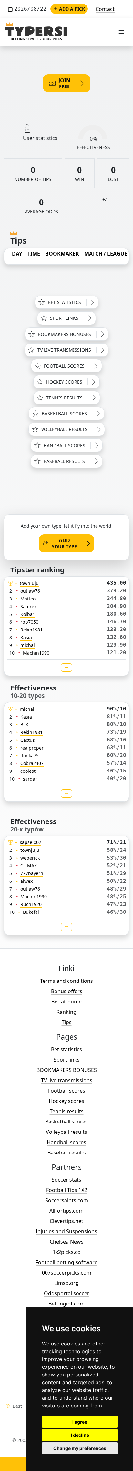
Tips (67, 1022)
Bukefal (31, 912)
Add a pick (72, 9)
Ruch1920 (31, 904)
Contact (105, 9)
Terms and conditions (66, 980)
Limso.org (66, 1282)
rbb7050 (29, 622)
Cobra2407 (32, 763)
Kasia (26, 637)
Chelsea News (67, 1241)
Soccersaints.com (66, 1200)
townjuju (29, 583)
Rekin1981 (31, 630)
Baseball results (66, 1152)
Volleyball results (66, 1131)
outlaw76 (30, 591)
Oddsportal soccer (66, 1293)
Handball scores (66, 1142)
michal (27, 645)
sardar (30, 779)
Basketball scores (66, 1121)
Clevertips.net (66, 1220)
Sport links (67, 1059)
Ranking (66, 1011)
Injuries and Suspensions (66, 1231)
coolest (28, 771)
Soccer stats (66, 1179)
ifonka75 (29, 755)
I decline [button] (80, 1435)
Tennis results (67, 1111)
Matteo (28, 599)
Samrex (28, 606)
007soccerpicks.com (66, 1272)
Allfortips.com (66, 1210)
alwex (26, 881)
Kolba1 (27, 614)
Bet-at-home (66, 1001)
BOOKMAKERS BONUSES (66, 1069)
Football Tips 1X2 (66, 1190)
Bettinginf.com (66, 1303)
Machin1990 (36, 653)
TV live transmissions (66, 1080)
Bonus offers (66, 991)
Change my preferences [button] (79, 1448)
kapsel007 (30, 842)
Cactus (27, 740)
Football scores (66, 1090)
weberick (30, 858)
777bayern (31, 873)
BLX (24, 724)
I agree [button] (79, 1422)
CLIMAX (28, 865)
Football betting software (66, 1262)
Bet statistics (66, 1049)
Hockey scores (66, 1100)
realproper (32, 748)
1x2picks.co (67, 1251)
